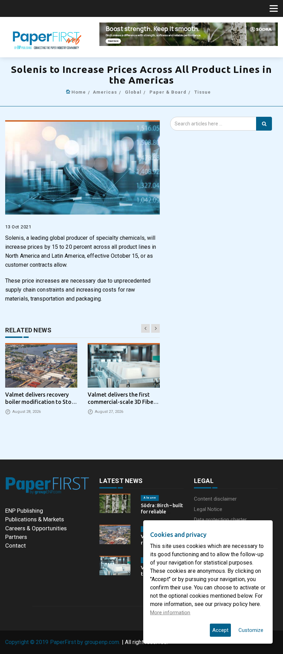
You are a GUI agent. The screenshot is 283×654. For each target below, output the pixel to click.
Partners (16, 536)
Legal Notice (208, 509)
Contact (15, 545)
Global (133, 92)
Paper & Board (167, 92)
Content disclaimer (215, 499)
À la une (150, 497)
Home (78, 92)
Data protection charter (220, 519)
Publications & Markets (34, 519)
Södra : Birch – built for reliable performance (162, 512)
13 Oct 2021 (18, 226)
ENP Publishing (24, 510)
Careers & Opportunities (36, 528)
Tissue (202, 92)
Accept (220, 630)
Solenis (14, 238)
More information (170, 612)
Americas (105, 92)
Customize (250, 630)
